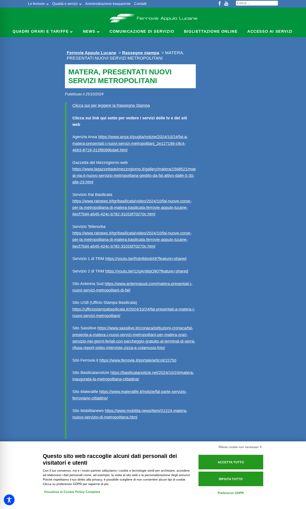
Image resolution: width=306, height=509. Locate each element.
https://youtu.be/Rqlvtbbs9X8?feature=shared (145, 258)
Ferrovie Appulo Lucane (153, 16)
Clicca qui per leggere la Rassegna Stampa (111, 105)
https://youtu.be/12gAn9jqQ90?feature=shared (146, 271)
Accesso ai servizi (270, 31)
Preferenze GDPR (231, 493)
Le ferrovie (36, 4)
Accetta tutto (231, 462)
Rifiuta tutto (231, 479)
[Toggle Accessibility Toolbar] (9, 500)
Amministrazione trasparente (108, 4)
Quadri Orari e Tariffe (41, 31)
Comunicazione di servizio (142, 31)
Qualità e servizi (65, 4)
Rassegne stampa (140, 52)
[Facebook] (220, 4)
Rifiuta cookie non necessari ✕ (240, 447)
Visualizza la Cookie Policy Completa (72, 492)
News (89, 31)
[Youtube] (226, 4)
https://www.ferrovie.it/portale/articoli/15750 (137, 360)
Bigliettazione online (211, 31)
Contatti (140, 4)
